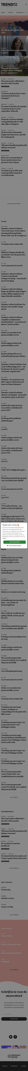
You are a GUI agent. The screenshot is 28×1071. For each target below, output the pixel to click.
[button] (14, 545)
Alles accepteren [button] (14, 542)
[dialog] (14, 535)
